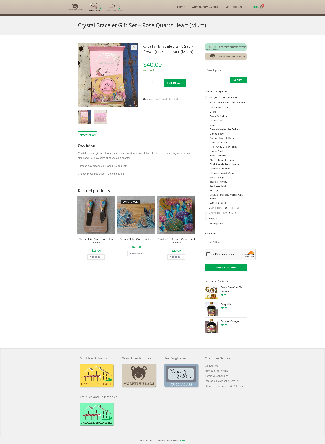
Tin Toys (214, 190)
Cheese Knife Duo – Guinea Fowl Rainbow (96, 241)
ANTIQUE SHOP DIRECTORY (224, 97)
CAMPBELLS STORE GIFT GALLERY (228, 102)
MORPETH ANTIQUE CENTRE (224, 208)
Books (213, 112)
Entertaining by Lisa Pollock (167, 99)
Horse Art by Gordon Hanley (223, 147)
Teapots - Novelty (218, 182)
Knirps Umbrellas (218, 155)
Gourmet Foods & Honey (222, 138)
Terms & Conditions (217, 375)
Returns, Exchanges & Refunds (224, 386)
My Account (233, 6)
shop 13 (213, 218)
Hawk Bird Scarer (218, 142)
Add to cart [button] (96, 257)
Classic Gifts (216, 120)
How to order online (216, 370)
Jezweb (182, 440)
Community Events (205, 6)
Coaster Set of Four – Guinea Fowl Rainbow (176, 241)
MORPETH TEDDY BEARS (222, 213)
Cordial (213, 125)
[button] (134, 47)
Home (181, 6)
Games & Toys (217, 133)
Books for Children (219, 116)
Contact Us (212, 365)
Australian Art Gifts (219, 107)
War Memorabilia (218, 203)
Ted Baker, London (219, 186)
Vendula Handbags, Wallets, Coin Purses (226, 197)
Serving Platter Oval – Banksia (136, 239)
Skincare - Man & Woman (222, 173)
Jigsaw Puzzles (217, 151)
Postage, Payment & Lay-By (222, 380)
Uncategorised (216, 223)
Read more (136, 253)
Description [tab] (88, 135)
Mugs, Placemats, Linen (222, 160)
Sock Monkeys (217, 177)
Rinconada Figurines (220, 168)
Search (239, 80)
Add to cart (175, 83)
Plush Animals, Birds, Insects (224, 164)
